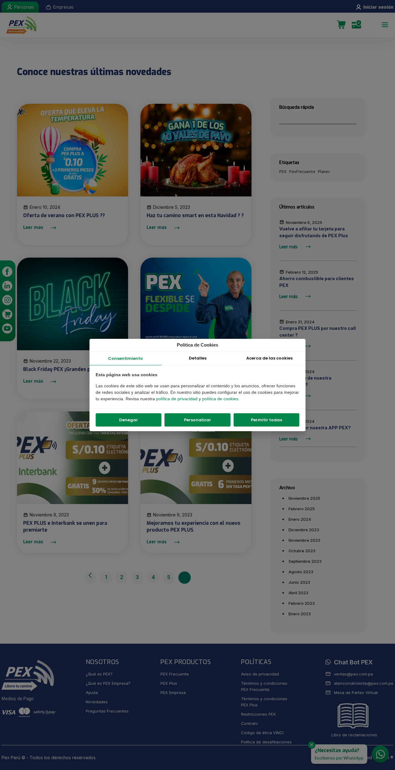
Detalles (197, 358)
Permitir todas (266, 420)
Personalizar (197, 420)
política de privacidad (177, 398)
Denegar (128, 420)
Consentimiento (125, 358)
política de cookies (220, 398)
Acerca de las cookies (269, 358)
